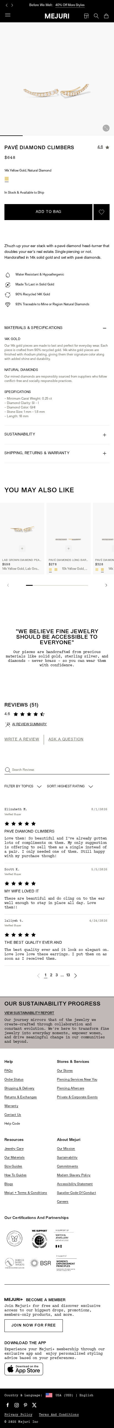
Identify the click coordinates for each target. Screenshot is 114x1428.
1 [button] (45, 975)
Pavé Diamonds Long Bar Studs (69, 560)
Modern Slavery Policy (73, 1175)
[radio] (6, 179)
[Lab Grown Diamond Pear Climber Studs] (22, 529)
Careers (63, 1201)
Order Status (14, 1079)
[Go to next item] (106, 585)
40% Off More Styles (70, 5)
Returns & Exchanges (20, 1097)
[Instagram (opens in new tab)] (16, 1405)
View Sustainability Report (29, 1013)
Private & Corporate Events (77, 1097)
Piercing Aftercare (70, 1088)
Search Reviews (23, 770)
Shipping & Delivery (19, 1088)
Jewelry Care (14, 1149)
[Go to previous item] (7, 585)
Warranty (11, 1106)
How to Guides (15, 1175)
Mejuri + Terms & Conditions (25, 1193)
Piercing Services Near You (77, 1079)
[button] (38, 975)
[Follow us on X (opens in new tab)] (34, 1405)
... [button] (62, 975)
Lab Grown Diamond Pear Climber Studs (22, 560)
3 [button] (57, 975)
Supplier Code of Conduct (76, 1193)
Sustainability (67, 1157)
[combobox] (70, 786)
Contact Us (12, 1115)
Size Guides (13, 1166)
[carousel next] (12, 5)
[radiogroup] (6, 179)
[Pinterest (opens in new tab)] (25, 1405)
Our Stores (65, 1070)
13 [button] (68, 975)
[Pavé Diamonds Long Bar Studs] (68, 529)
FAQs (8, 1070)
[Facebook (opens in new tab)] (7, 1405)
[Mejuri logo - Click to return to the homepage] (57, 16)
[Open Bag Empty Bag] (106, 16)
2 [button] (51, 975)
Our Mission (66, 1149)
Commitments (67, 1166)
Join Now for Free (33, 1325)
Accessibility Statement (75, 1184)
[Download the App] (23, 1369)
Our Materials (14, 1157)
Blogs (8, 1184)
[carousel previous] (6, 5)
